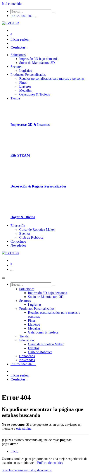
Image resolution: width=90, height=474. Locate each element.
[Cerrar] (3, 278)
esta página (23, 428)
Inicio (14, 451)
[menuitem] (18, 55)
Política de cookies (50, 463)
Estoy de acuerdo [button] (40, 470)
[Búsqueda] (53, 12)
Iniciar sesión (19, 39)
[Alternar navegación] (12, 270)
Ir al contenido (12, 3)
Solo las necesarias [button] (15, 470)
